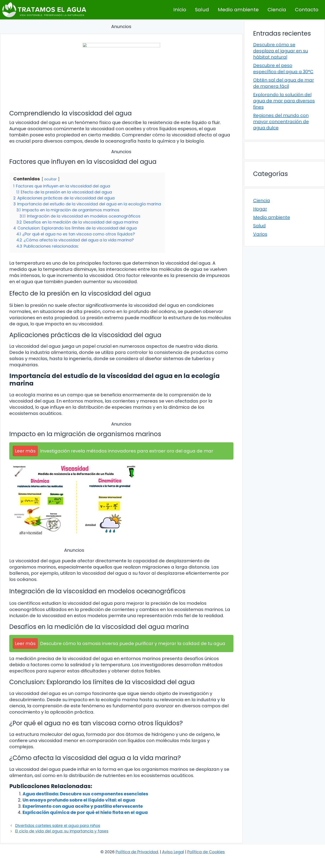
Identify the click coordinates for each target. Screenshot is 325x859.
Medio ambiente (238, 9)
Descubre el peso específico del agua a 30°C (283, 68)
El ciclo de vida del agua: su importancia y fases (61, 831)
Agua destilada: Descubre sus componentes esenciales (85, 794)
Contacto (306, 9)
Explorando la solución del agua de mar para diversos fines (284, 101)
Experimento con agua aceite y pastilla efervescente (83, 806)
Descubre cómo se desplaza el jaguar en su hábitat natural (280, 51)
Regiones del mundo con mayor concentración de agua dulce (281, 121)
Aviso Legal (173, 852)
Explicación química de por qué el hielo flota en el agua (85, 812)
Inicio (179, 9)
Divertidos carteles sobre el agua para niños (57, 825)
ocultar (50, 179)
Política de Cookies (206, 852)
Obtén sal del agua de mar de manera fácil (283, 83)
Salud (202, 9)
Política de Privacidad (137, 852)
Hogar (260, 209)
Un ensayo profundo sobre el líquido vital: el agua (79, 800)
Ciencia (277, 9)
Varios (260, 234)
